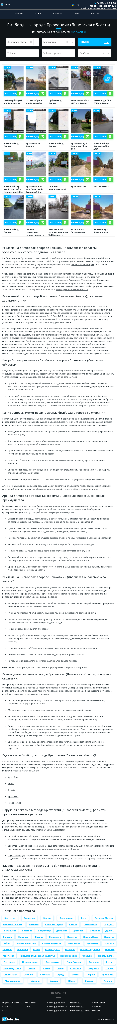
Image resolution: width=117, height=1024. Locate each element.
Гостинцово (9, 930)
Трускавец (13, 796)
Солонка (28, 974)
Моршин (109, 949)
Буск (83, 918)
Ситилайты (13, 836)
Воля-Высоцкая (54, 924)
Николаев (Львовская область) (37, 955)
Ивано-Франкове (26, 943)
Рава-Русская (74, 962)
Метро (96, 1010)
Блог (77, 13)
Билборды (75, 1002)
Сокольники (10, 974)
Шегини (35, 980)
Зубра (6, 943)
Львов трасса (52, 949)
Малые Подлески (90, 949)
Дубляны (95, 930)
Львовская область (59, 32)
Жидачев (23, 936)
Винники (34, 924)
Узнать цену (10, 93)
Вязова (73, 924)
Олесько (87, 955)
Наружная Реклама (13, 1002)
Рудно (109, 962)
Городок (109, 924)
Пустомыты (52, 962)
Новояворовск (68, 955)
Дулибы (109, 930)
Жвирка (7, 936)
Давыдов (27, 930)
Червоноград (14, 802)
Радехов (94, 962)
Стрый (11, 790)
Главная (19, 13)
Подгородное (30, 962)
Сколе (60, 968)
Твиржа (90, 974)
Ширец (54, 980)
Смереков (93, 968)
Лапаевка (22, 949)
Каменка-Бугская (51, 943)
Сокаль (109, 968)
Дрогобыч (13, 777)
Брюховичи (66, 918)
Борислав (29, 918)
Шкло (71, 980)
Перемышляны (105, 955)
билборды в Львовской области (72, 289)
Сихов (46, 968)
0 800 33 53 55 (105, 3)
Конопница (74, 943)
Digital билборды (16, 855)
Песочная (9, 962)
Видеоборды (77, 1006)
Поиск (84, 42)
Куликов (7, 949)
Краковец (92, 943)
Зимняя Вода (90, 936)
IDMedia (87, 286)
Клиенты (58, 13)
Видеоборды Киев (80, 1010)
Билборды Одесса (57, 1006)
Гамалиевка (90, 924)
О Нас (39, 13)
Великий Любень (12, 924)
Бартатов (9, 918)
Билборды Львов (57, 1010)
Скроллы (12, 845)
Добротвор (44, 930)
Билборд (42, 32)
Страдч (61, 974)
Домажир (61, 930)
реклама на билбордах (82, 264)
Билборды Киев (56, 1002)
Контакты (96, 13)
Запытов (72, 936)
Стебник (45, 974)
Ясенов (108, 980)
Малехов (70, 949)
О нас (28, 1006)
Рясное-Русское (12, 968)
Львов (11, 783)
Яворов (89, 980)
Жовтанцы (55, 936)
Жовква (39, 936)
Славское (75, 968)
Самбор (32, 968)
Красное (109, 943)
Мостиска (8, 955)
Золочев (109, 936)
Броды (47, 918)
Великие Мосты (104, 918)
